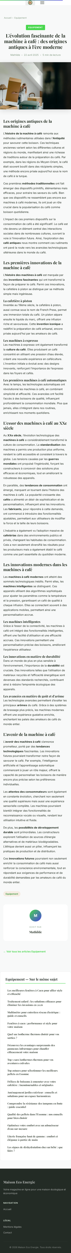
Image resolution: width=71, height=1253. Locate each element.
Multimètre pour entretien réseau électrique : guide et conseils (33, 1014)
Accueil (7, 17)
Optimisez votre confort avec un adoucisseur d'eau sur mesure (33, 1127)
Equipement (20, 17)
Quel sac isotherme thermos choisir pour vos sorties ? (33, 1036)
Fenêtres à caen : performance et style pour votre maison (32, 1025)
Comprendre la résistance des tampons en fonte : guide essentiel (35, 1105)
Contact (7, 1232)
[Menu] (42, 2)
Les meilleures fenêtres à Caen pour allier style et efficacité (34, 992)
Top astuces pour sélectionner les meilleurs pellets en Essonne (32, 1072)
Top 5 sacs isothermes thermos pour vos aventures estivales (30, 1061)
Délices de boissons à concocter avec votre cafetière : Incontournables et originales (31, 1083)
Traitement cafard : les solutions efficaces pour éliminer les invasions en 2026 (34, 1003)
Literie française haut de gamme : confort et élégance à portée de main (32, 1138)
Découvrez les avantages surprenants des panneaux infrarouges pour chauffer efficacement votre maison (31, 1049)
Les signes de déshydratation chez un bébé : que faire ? (35, 1149)
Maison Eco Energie (19, 1182)
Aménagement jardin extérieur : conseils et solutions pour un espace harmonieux (32, 1094)
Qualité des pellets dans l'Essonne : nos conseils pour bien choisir (35, 1116)
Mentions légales (12, 1226)
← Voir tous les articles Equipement (24, 951)
